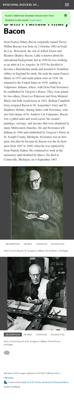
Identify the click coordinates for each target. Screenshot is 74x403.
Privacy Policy (61, 382)
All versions (53, 373)
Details (28, 243)
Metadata (8, 377)
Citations (41, 243)
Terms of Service (43, 382)
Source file (58, 243)
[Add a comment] (8, 353)
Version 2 (8, 373)
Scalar (23, 382)
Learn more (35, 20)
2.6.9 (30, 382)
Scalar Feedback (12, 386)
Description (13, 243)
